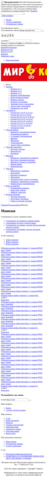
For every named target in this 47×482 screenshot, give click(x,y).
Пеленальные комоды (19, 134)
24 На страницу (12, 240)
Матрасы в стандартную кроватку (25, 158)
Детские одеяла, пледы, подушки (24, 179)
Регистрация (11, 47)
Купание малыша (13, 194)
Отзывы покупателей (14, 425)
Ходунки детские (18, 149)
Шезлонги (15, 141)
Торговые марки (12, 431)
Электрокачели (17, 143)
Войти (3, 47)
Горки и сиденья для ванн (21, 201)
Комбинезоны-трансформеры (23, 184)
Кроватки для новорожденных (23, 132)
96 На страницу (12, 244)
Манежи (14, 138)
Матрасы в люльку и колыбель (23, 162)
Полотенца (15, 177)
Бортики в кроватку (19, 175)
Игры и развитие (13, 186)
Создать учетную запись (16, 410)
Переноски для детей (19, 108)
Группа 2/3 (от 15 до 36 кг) (21, 123)
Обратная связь (12, 427)
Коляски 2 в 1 (16, 89)
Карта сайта (11, 433)
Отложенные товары (14, 24)
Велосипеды (16, 151)
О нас (8, 418)
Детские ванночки (18, 197)
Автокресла (10, 110)
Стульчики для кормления (21, 136)
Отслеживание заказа (10, 30)
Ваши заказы (11, 442)
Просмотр (5, 300)
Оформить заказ (7, 56)
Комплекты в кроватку (20, 171)
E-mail (3, 400)
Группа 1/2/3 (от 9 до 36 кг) (22, 121)
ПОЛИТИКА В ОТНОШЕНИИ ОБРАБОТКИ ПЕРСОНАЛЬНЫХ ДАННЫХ (25, 457)
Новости (9, 423)
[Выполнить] (30, 400)
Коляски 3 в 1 (16, 91)
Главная (4, 205)
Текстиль (9, 169)
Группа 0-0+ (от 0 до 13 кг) (22, 113)
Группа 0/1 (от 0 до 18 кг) (21, 115)
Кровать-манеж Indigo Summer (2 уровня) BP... (20, 296)
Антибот (4, 41)
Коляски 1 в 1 (16, 93)
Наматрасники (17, 166)
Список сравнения (13, 22)
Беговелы (14, 154)
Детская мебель (12, 130)
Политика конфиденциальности (19, 454)
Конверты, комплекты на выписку (25, 182)
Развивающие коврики (20, 188)
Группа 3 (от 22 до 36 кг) (21, 126)
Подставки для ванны (20, 199)
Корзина (4, 54)
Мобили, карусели (18, 192)
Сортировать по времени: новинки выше (23, 221)
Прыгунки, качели (18, 190)
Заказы (8, 20)
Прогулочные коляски (20, 97)
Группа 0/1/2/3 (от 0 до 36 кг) (22, 117)
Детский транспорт (14, 147)
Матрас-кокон (16, 164)
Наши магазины (12, 60)
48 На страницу (12, 242)
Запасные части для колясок (22, 104)
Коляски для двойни (19, 102)
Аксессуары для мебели (20, 145)
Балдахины (15, 173)
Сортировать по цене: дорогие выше (21, 223)
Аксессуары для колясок (21, 106)
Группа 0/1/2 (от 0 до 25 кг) (22, 119)
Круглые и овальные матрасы (23, 160)
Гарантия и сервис (13, 429)
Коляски (9, 87)
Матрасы (9, 156)
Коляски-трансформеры (20, 95)
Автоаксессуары (17, 128)
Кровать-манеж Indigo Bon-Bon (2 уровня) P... (19, 328)
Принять (33, 11)
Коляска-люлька (17, 100)
